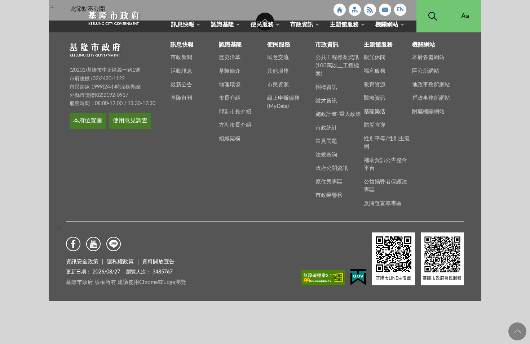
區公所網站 (425, 71)
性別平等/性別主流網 (387, 143)
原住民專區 (329, 182)
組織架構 (229, 138)
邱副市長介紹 (235, 111)
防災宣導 (374, 125)
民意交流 (278, 57)
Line (113, 244)
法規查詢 (326, 155)
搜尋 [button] (432, 16)
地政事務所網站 (431, 84)
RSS (370, 10)
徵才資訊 (326, 101)
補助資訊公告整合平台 (385, 164)
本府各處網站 (428, 57)
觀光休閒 (374, 57)
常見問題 (326, 141)
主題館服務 (344, 24)
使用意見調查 (130, 120)
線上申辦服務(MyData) (283, 102)
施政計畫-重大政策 (338, 114)
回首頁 (340, 10)
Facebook (73, 244)
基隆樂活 (374, 111)
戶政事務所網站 (431, 98)
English (400, 10)
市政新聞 (181, 57)
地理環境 (229, 84)
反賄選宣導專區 (383, 203)
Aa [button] (465, 16)
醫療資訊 (374, 98)
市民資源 (278, 84)
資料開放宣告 (158, 261)
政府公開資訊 (331, 168)
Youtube (93, 244)
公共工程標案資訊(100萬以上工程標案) (337, 65)
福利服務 (374, 71)
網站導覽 (355, 10)
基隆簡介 (229, 71)
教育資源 (374, 84)
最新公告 (181, 84)
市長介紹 (229, 98)
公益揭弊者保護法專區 (385, 186)
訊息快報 (182, 24)
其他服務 (278, 71)
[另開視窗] (323, 279)
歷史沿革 (229, 57)
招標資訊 (326, 87)
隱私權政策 (120, 261)
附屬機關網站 (428, 111)
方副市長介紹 (235, 125)
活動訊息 (181, 71)
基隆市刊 (181, 98)
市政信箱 (385, 10)
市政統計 (326, 128)
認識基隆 (222, 24)
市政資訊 (301, 24)
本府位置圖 (87, 120)
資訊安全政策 (82, 261)
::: (52, 6)
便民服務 (262, 24)
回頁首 (517, 331)
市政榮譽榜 (329, 195)
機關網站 (386, 24)
